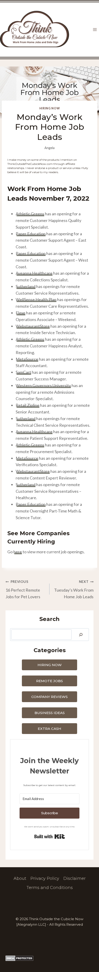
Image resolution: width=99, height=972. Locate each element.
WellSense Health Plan (36, 299)
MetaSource (27, 359)
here (17, 551)
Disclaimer (74, 878)
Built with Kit (49, 836)
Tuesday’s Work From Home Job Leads (73, 589)
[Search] (81, 634)
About (20, 878)
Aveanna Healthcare (34, 273)
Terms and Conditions (49, 887)
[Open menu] (94, 29)
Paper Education (31, 233)
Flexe (20, 312)
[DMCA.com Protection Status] (49, 958)
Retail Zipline (27, 405)
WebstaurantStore (33, 326)
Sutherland (25, 286)
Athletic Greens (30, 213)
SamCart (23, 372)
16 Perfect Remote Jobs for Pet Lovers (23, 589)
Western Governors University (43, 385)
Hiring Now (49, 108)
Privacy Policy (44, 878)
